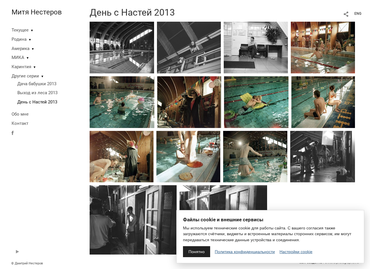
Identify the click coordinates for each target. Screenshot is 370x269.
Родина (19, 39)
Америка (20, 48)
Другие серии (25, 76)
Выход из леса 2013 (37, 92)
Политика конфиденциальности (245, 251)
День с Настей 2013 (37, 102)
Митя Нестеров (37, 12)
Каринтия (21, 66)
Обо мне (20, 114)
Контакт (20, 123)
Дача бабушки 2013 (36, 83)
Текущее (20, 30)
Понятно (196, 251)
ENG (357, 14)
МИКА (18, 57)
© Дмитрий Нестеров (27, 263)
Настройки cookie (296, 251)
